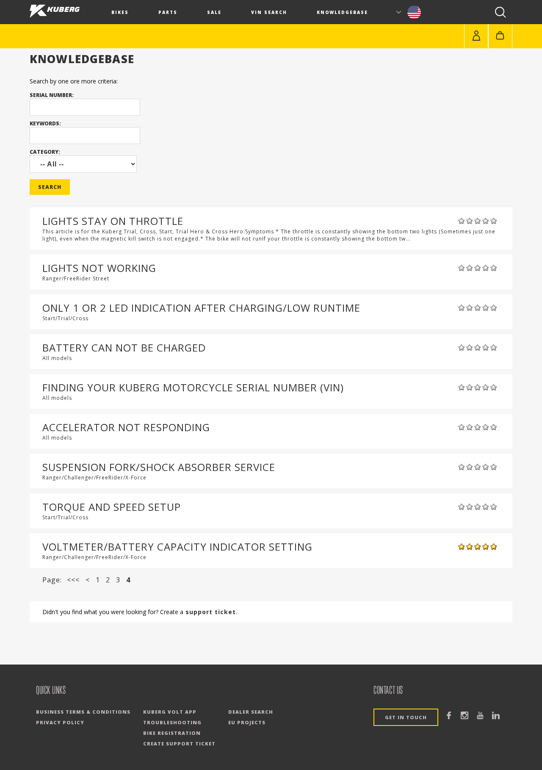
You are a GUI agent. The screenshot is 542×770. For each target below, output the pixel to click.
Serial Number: (52, 95)
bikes (120, 12)
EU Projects (246, 722)
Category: (45, 151)
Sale (214, 12)
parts (167, 12)
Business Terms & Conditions (83, 712)
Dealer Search (250, 712)
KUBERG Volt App (169, 712)
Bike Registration (172, 733)
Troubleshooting (172, 722)
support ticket (209, 612)
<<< (73, 579)
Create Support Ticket (179, 743)
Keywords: (45, 123)
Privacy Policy (60, 722)
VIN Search (269, 12)
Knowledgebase (342, 12)
